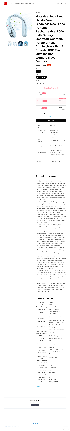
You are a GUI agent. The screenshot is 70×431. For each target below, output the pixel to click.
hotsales (9, 426)
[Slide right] (30, 43)
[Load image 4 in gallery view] (26, 43)
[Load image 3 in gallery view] (20, 43)
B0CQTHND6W (41, 77)
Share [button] (38, 386)
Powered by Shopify (15, 426)
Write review (35, 405)
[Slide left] (5, 43)
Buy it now (51, 120)
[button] (58, 3)
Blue (38, 71)
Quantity (38, 80)
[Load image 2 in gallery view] (15, 43)
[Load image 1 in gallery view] (9, 43)
